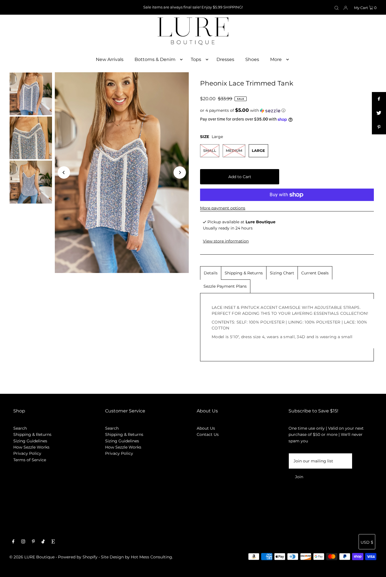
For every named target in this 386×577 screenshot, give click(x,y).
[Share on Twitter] (379, 113)
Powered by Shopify (77, 556)
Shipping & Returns (244, 273)
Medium (234, 150)
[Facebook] (13, 542)
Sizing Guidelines (30, 440)
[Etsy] (53, 542)
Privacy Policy (27, 453)
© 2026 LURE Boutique (32, 556)
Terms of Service (29, 459)
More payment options (222, 208)
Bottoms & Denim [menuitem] (155, 59)
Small (209, 150)
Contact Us (208, 434)
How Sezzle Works (31, 447)
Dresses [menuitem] (225, 59)
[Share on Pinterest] (379, 127)
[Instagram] (23, 542)
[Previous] (64, 172)
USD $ (367, 542)
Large (258, 150)
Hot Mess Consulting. (152, 556)
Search (20, 428)
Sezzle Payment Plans (225, 286)
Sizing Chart (282, 273)
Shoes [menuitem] (252, 59)
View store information (226, 241)
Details (211, 273)
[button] (287, 110)
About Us (206, 428)
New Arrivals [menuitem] (109, 59)
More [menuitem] (276, 59)
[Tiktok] (43, 542)
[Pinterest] (33, 542)
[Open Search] (337, 8)
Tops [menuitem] (196, 59)
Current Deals (315, 273)
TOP (376, 569)
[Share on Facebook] (379, 99)
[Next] (180, 172)
